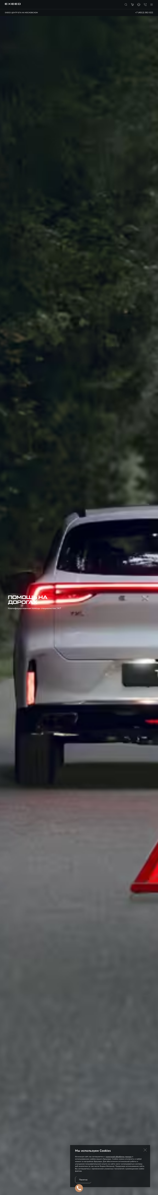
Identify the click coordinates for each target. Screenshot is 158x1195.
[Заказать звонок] (145, 4)
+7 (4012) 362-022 (144, 12)
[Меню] (151, 4)
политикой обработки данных (119, 1156)
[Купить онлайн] (132, 4)
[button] (145, 1150)
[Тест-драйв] (138, 4)
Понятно (83, 1179)
